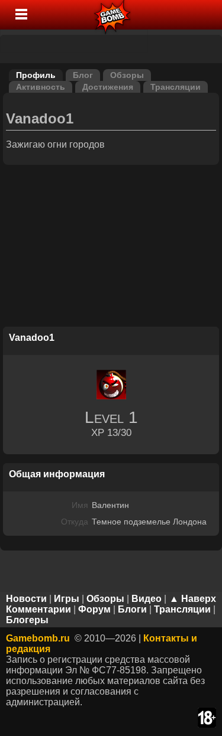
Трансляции (175, 87)
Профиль (36, 75)
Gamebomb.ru (38, 638)
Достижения (107, 87)
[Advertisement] (111, 247)
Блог (83, 75)
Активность (40, 87)
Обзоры (127, 75)
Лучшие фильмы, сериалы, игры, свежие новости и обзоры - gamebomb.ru (113, 15)
